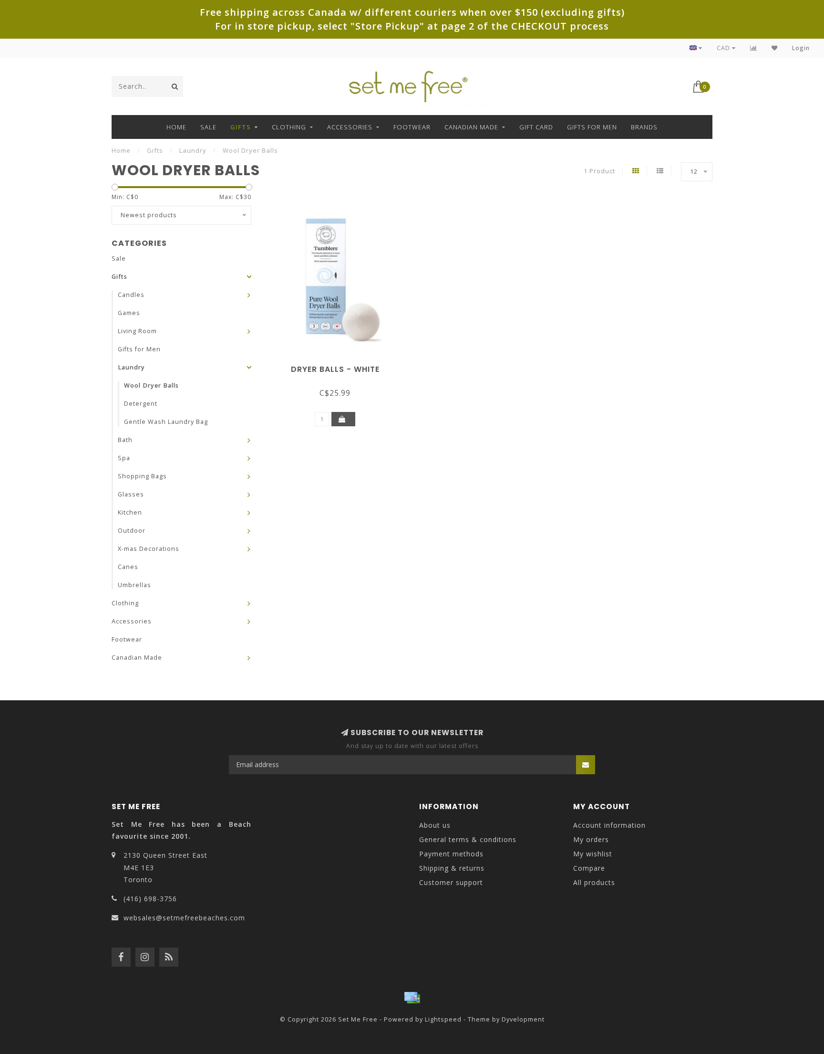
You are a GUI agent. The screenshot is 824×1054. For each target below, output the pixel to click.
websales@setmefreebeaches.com (184, 917)
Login (801, 48)
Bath (125, 440)
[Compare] (753, 48)
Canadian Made (471, 127)
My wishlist (592, 853)
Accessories (349, 127)
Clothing (289, 127)
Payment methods (451, 853)
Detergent (140, 404)
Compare (589, 868)
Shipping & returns (451, 868)
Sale (208, 127)
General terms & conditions (467, 839)
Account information (609, 825)
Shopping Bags (142, 476)
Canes (128, 567)
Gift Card (536, 127)
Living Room (137, 331)
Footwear (412, 127)
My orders (591, 839)
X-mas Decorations (148, 549)
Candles (131, 295)
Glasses (131, 494)
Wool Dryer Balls (151, 385)
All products (594, 882)
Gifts (240, 127)
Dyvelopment (523, 1019)
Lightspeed (443, 1019)
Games (129, 313)
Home (176, 127)
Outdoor (131, 531)
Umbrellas (134, 585)
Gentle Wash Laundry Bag (166, 422)
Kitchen (130, 512)
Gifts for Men (592, 127)
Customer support (451, 882)
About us (435, 825)
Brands (644, 127)
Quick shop (339, 366)
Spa (124, 458)
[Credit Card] (412, 998)
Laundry (131, 367)
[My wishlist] (775, 48)
